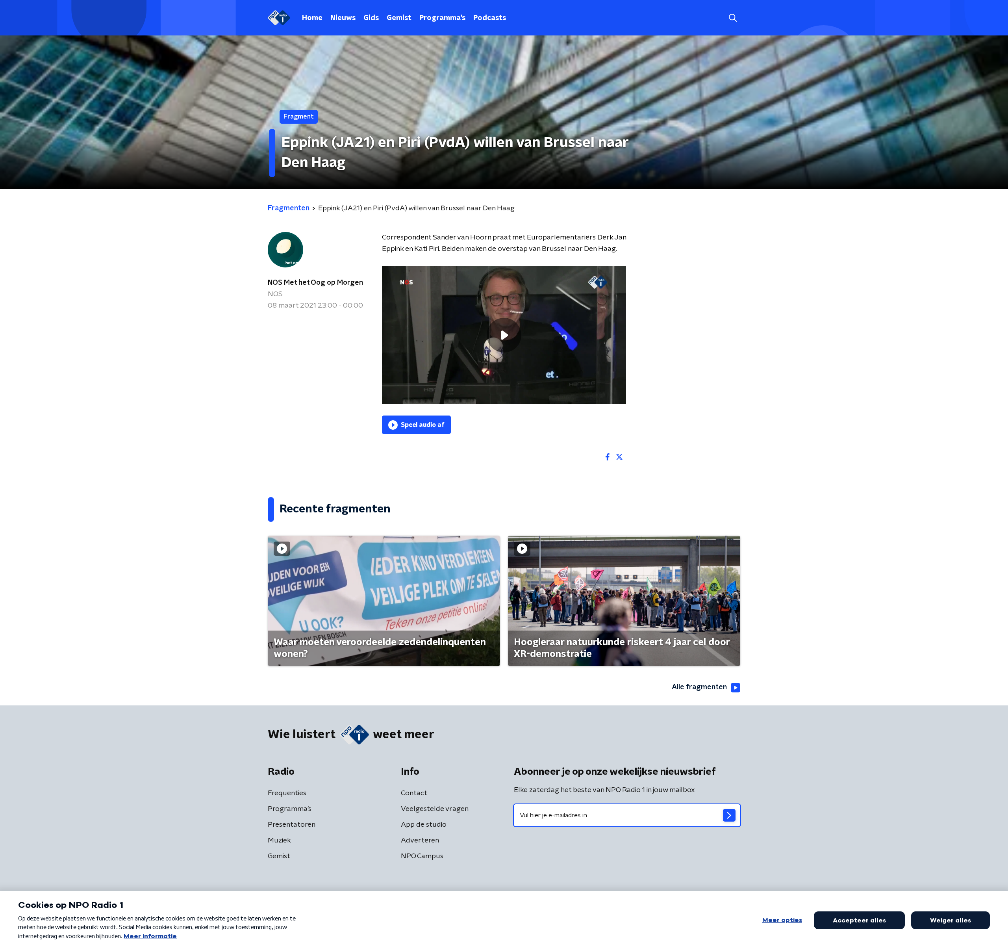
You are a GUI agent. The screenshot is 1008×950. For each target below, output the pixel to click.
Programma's (442, 18)
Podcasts (489, 18)
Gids (371, 18)
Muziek (279, 840)
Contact (414, 793)
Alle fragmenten (699, 687)
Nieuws (343, 18)
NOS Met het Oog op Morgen (315, 282)
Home (312, 18)
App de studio (424, 824)
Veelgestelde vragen (435, 809)
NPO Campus (422, 856)
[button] (732, 18)
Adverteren (420, 840)
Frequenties (287, 793)
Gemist (399, 18)
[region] (504, 335)
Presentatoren (291, 824)
